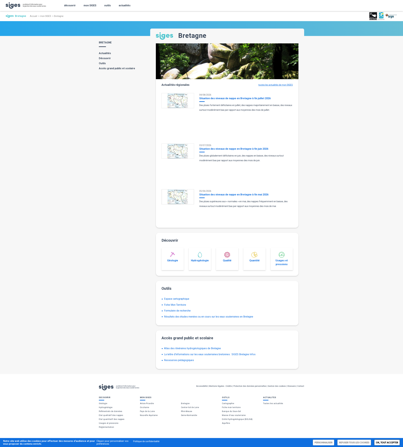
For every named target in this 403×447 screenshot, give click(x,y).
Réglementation (106, 427)
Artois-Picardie (147, 403)
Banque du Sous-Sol (231, 411)
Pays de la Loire (147, 411)
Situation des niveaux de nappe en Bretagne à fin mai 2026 (233, 194)
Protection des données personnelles (249, 386)
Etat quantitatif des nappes (112, 419)
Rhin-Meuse (186, 411)
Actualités (105, 53)
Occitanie (144, 407)
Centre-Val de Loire (190, 407)
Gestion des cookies (277, 386)
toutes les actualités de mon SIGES (275, 85)
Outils (102, 63)
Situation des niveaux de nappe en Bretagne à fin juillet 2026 (235, 98)
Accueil (33, 16)
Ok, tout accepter (387, 442)
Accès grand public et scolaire (117, 68)
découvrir (70, 5)
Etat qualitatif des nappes (111, 415)
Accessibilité (201, 386)
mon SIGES (90, 5)
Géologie (172, 260)
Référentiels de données (110, 411)
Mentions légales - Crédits (220, 386)
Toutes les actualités (273, 403)
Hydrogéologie (200, 260)
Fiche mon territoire (231, 407)
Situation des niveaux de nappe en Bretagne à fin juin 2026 (233, 148)
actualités (125, 5)
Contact (300, 386)
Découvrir (105, 58)
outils (107, 5)
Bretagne (185, 403)
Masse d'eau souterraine (234, 415)
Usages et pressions (281, 262)
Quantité (254, 260)
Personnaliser (323, 442)
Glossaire (291, 386)
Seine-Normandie (189, 415)
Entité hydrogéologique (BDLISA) (237, 419)
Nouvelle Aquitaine (149, 415)
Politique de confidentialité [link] (146, 441)
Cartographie (228, 403)
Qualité (227, 260)
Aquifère (226, 423)
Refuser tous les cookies (354, 442)
